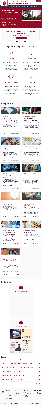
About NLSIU (8, 390)
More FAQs (38, 383)
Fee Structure (8, 395)
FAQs (24, 6)
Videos (22, 6)
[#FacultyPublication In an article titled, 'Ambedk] (15, 345)
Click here (21, 37)
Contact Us (28, 6)
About (9, 6)
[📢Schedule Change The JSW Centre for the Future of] (26, 345)
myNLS (38, 0)
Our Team (7, 393)
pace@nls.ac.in (26, 392)
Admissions (18, 6)
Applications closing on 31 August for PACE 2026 (9, 25)
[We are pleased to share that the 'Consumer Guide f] (26, 334)
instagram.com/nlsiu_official (21, 326)
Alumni (31, 6)
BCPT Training (35, 6)
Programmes (13, 6)
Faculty (7, 396)
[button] (16, 41)
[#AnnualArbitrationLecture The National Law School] (15, 334)
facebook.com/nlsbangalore (21, 291)
